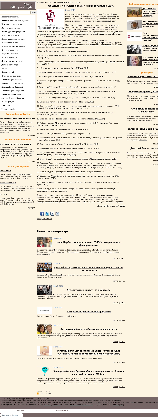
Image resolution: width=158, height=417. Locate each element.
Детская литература (9, 65)
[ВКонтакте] (52, 213)
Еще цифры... (32, 208)
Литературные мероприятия (13, 32)
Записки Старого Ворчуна (12, 98)
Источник (24, 178)
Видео (4, 68)
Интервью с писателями (11, 24)
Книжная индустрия (116, 206)
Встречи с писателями (10, 28)
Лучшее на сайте (8, 72)
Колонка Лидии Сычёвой (12, 94)
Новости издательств (10, 35)
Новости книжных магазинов (14, 39)
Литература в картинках (11, 61)
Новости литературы (10, 17)
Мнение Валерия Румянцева (13, 83)
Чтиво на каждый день (11, 76)
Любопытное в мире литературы (15, 20)
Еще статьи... (32, 135)
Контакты (5, 105)
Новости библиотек (9, 43)
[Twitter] (47, 213)
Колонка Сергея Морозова (12, 91)
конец (49, 393)
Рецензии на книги (9, 54)
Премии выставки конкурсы (13, 46)
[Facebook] (42, 213)
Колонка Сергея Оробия (11, 80)
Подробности (75, 2)
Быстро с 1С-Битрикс (10, 415)
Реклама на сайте (8, 109)
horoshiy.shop (118, 404)
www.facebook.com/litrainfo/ (81, 404)
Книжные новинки (9, 50)
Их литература (7, 102)
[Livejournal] (57, 213)
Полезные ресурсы (9, 57)
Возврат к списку (44, 219)
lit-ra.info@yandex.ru (52, 404)
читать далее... (119, 258)
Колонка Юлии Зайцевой (12, 87)
